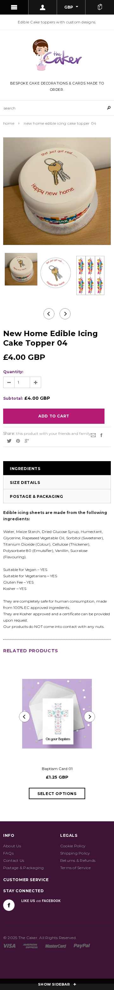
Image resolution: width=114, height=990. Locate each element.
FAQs (8, 853)
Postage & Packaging (36, 496)
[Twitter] (9, 440)
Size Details (25, 482)
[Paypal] (81, 945)
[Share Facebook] (101, 434)
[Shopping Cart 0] (100, 7)
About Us (12, 845)
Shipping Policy (75, 853)
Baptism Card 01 (57, 768)
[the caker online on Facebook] (9, 905)
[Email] (93, 434)
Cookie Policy (73, 845)
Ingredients (25, 468)
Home (8, 123)
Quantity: (13, 371)
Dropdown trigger (42, 7)
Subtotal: (13, 398)
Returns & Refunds (77, 860)
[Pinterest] (18, 440)
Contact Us (13, 860)
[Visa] (9, 945)
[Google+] (27, 440)
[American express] (30, 945)
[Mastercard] (55, 945)
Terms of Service (75, 867)
